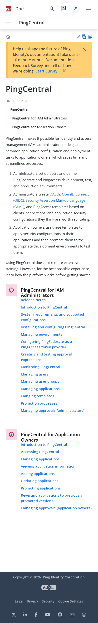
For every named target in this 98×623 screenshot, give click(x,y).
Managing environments (42, 334)
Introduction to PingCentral (44, 307)
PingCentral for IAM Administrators (39, 118)
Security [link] (48, 601)
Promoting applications (41, 488)
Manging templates (37, 395)
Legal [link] (19, 601)
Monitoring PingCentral (40, 366)
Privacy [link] (32, 601)
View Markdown (84, 36)
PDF (90, 36)
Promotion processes (39, 403)
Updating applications (40, 480)
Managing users (34, 374)
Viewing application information (48, 466)
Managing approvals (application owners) (56, 507)
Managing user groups (40, 381)
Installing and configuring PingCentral (53, 326)
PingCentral (31, 23)
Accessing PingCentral (40, 451)
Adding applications (38, 473)
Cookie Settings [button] (70, 601)
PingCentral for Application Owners (39, 127)
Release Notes (33, 299)
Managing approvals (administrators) (52, 410)
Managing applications (40, 388)
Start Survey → (48, 71)
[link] (8, 8)
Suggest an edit (78, 36)
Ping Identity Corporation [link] (64, 577)
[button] (76, 9)
